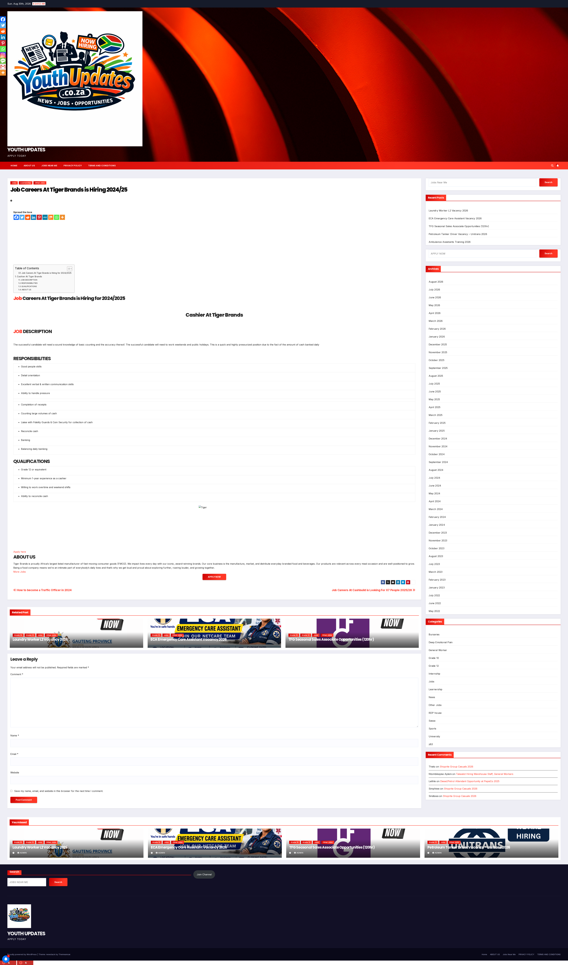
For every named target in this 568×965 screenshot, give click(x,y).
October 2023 (436, 548)
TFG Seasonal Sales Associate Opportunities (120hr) (331, 639)
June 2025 (435, 391)
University (434, 736)
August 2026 (436, 281)
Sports (432, 728)
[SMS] (3, 61)
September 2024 (438, 462)
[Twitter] (22, 217)
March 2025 (436, 415)
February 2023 (437, 579)
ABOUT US (29, 165)
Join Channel (204, 874)
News (432, 697)
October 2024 (437, 454)
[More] (62, 217)
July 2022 (434, 595)
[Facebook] (16, 217)
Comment (16, 674)
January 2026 (437, 336)
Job (17, 298)
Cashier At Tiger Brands (29, 276)
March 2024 (436, 509)
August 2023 (436, 556)
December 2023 (438, 532)
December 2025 (438, 344)
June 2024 (435, 485)
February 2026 (437, 328)
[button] (552, 165)
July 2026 (434, 289)
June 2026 (435, 297)
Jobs (14, 183)
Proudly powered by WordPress (22, 954)
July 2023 (434, 564)
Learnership (25, 183)
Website (14, 772)
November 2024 (438, 446)
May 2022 (434, 611)
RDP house (435, 712)
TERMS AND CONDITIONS (102, 165)
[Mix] (50, 217)
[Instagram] (3, 55)
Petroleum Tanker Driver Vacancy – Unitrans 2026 (458, 234)
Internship (434, 673)
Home (14, 165)
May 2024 (434, 493)
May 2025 (434, 399)
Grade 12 (30, 635)
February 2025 (437, 422)
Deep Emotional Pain (441, 642)
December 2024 (438, 438)
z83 (431, 744)
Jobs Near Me (49, 165)
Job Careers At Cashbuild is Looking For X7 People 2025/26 (372, 590)
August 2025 (436, 375)
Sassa (432, 720)
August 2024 (436, 469)
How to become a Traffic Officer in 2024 (43, 590)
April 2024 (435, 501)
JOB (17, 331)
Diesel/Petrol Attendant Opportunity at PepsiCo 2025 (469, 781)
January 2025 (437, 430)
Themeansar (64, 954)
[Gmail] (3, 67)
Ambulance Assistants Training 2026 (450, 241)
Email (14, 754)
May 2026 (434, 305)
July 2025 (434, 383)
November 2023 (438, 540)
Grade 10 (18, 635)
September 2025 (438, 367)
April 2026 (435, 313)
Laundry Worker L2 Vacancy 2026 (40, 639)
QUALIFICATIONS (29, 286)
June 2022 (435, 603)
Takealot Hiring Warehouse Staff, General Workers (484, 774)
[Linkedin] (33, 217)
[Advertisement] (214, 242)
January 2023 (437, 587)
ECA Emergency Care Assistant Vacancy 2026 (189, 639)
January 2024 (437, 524)
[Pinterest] (39, 217)
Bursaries (434, 634)
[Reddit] (27, 217)
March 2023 (436, 571)
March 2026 (436, 320)
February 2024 (437, 516)
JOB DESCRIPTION (29, 280)
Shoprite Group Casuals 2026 (456, 766)
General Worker (438, 650)
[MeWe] (45, 217)
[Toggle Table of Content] (68, 268)
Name (14, 735)
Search (548, 182)
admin (23, 853)
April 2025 (434, 407)
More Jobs (19, 571)
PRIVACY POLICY (73, 165)
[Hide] (1, 78)
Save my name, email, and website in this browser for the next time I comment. (58, 791)
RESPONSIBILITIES (29, 283)
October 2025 (436, 360)
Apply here (19, 551)
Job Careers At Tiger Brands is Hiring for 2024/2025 (46, 273)
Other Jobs (40, 183)
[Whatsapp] (56, 217)
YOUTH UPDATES (26, 149)
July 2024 (434, 477)
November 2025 (438, 352)
